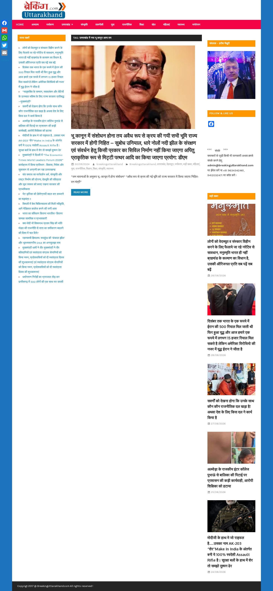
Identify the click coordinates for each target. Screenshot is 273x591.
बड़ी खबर (187, 164)
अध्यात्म (35, 24)
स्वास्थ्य (181, 24)
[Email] (5, 52)
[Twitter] (5, 45)
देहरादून (170, 164)
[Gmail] (5, 30)
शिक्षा (141, 24)
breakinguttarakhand (109, 164)
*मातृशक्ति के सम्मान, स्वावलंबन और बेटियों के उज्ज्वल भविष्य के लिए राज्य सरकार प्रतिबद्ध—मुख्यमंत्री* (41, 96)
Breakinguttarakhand (142, 164)
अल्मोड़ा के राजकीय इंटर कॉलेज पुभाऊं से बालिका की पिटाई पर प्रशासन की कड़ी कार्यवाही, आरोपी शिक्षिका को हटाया (41, 126)
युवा (112, 24)
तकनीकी (99, 24)
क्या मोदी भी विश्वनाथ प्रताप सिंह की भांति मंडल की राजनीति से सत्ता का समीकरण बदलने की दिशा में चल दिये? (41, 228)
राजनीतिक (127, 24)
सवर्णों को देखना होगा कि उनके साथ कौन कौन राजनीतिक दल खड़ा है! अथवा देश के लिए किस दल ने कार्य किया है (41, 111)
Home (20, 24)
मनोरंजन (196, 24)
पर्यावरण (50, 24)
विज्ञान (89, 168)
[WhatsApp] (5, 38)
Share (5, 60)
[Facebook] (5, 23)
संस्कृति (84, 24)
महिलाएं (166, 24)
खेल (153, 24)
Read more (81, 192)
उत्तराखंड (66, 24)
